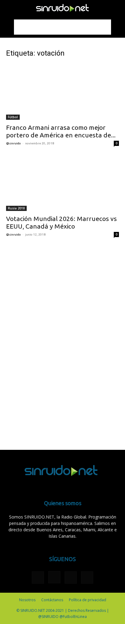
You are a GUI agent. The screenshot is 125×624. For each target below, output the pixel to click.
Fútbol (13, 117)
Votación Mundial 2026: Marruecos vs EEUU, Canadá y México (61, 222)
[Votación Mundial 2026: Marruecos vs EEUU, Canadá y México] (62, 183)
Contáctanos (52, 599)
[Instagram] (54, 577)
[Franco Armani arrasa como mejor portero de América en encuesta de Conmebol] (62, 92)
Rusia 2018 (16, 208)
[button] (10, 8)
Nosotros (27, 599)
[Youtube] (87, 577)
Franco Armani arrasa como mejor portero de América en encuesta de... (61, 131)
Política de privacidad (87, 599)
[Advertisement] (62, 27)
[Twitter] (71, 577)
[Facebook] (38, 577)
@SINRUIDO (13, 143)
